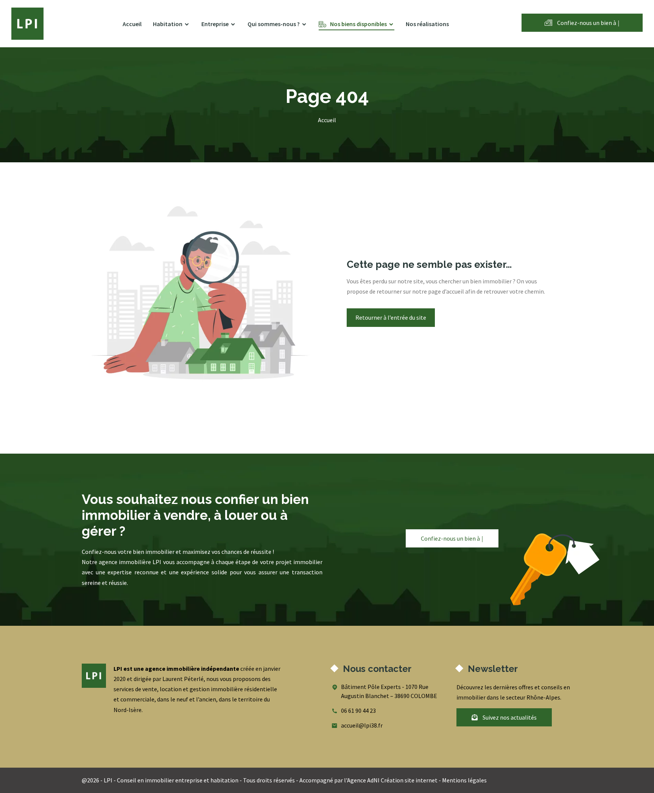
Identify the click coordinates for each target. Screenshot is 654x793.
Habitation (167, 24)
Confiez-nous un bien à (587, 22)
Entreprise (215, 24)
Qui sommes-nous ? (274, 24)
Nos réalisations (427, 24)
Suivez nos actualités (509, 717)
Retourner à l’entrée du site (390, 317)
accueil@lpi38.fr (362, 725)
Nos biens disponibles (358, 24)
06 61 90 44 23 (358, 710)
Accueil (132, 24)
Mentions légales (464, 780)
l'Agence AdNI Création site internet (391, 780)
